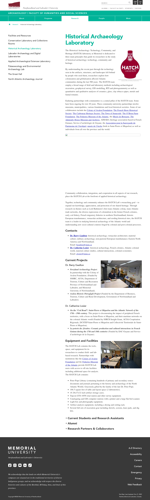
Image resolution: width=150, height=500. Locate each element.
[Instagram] (15, 465)
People (102, 18)
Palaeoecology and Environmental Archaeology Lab (24, 68)
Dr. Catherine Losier (79, 247)
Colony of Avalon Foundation (99, 110)
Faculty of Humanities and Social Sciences (58, 13)
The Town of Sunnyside (111, 113)
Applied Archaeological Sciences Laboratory (29, 61)
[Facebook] (9, 465)
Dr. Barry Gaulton (78, 235)
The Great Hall (15, 74)
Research (75, 18)
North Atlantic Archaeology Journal (25, 79)
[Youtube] (20, 465)
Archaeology (17, 13)
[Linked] (25, 465)
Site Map (121, 494)
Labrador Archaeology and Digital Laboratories (24, 55)
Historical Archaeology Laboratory (24, 48)
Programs (48, 18)
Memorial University (33, 5)
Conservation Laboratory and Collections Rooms (27, 42)
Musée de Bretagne (121, 116)
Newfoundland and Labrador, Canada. (130, 496)
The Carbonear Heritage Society (86, 113)
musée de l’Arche (94, 126)
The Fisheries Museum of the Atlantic (92, 116)
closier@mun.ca (83, 253)
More (128, 18)
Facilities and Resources (19, 35)
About (21, 18)
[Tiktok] (30, 465)
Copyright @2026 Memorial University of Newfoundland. (24, 496)
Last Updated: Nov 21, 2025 (133, 494)
